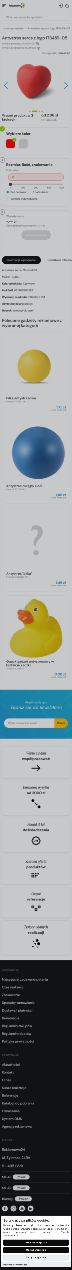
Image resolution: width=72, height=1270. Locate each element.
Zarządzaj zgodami (36, 1257)
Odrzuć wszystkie (36, 1249)
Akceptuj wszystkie (36, 1242)
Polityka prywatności (15, 1264)
